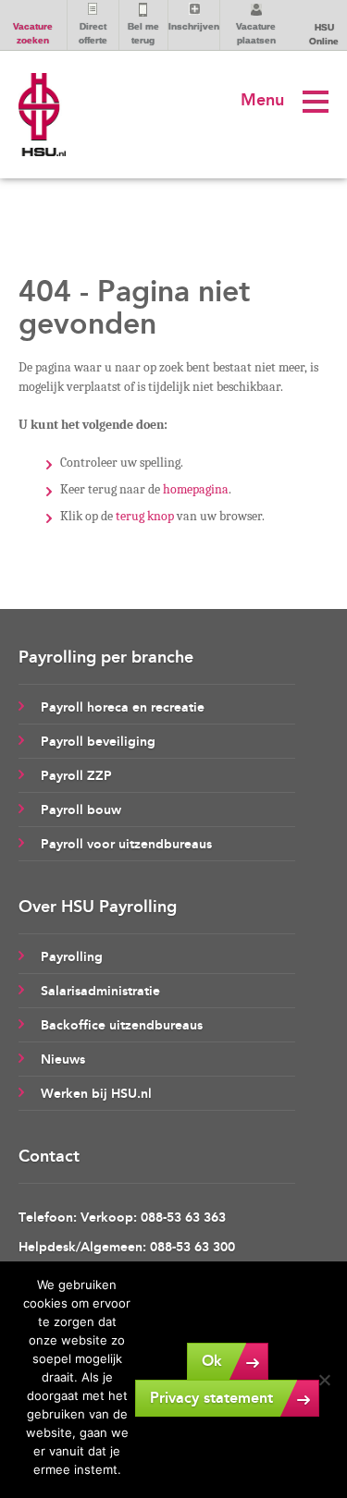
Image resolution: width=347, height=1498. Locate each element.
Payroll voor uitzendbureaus (126, 844)
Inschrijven (193, 26)
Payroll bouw (81, 810)
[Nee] (324, 1379)
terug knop (145, 516)
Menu (262, 100)
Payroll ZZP (76, 776)
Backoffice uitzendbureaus (122, 1025)
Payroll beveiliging (98, 741)
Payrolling (72, 957)
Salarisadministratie (100, 991)
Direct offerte (93, 33)
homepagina (196, 489)
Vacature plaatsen (256, 33)
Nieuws (63, 1059)
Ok (212, 1361)
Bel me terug (143, 33)
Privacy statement (211, 1398)
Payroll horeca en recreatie (122, 707)
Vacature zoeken (33, 33)
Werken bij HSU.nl (96, 1094)
